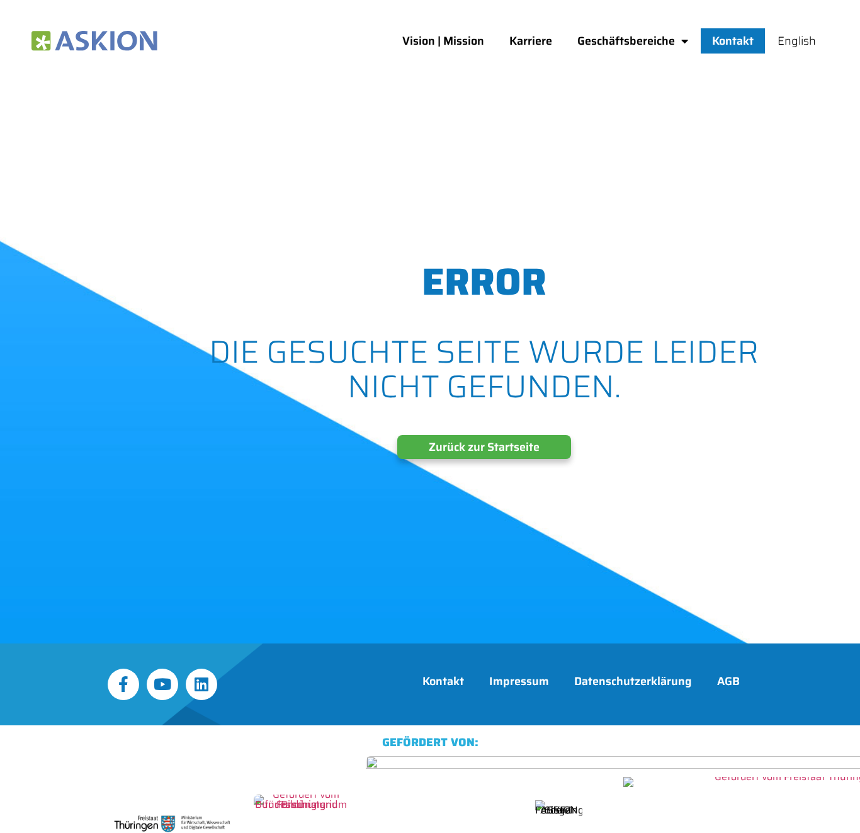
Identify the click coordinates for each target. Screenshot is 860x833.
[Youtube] (162, 684)
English (797, 41)
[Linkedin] (201, 684)
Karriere (530, 41)
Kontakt (733, 41)
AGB (728, 681)
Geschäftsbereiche (626, 41)
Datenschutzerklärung (633, 681)
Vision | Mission (443, 41)
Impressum (519, 681)
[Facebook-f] (123, 684)
